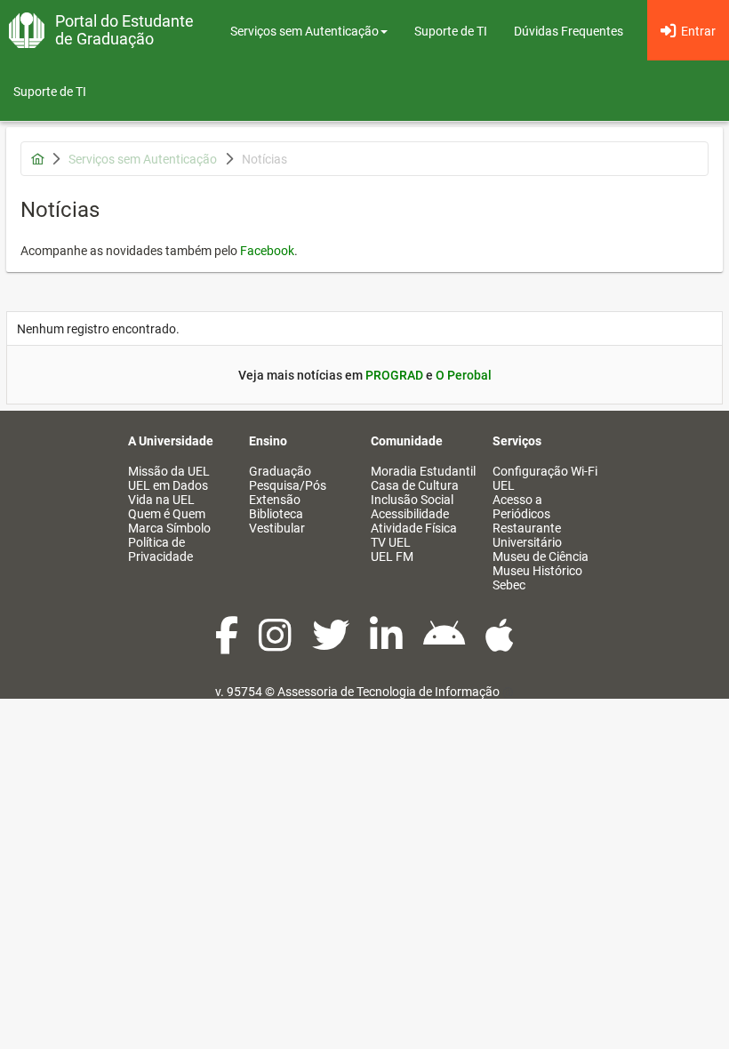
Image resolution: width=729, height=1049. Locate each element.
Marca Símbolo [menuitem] (169, 528)
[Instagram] (276, 644)
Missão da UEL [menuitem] (169, 471)
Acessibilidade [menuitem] (410, 514)
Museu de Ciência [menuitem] (541, 556)
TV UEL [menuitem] (391, 542)
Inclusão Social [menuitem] (412, 499)
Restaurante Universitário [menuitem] (527, 535)
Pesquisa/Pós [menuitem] (287, 485)
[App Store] (499, 644)
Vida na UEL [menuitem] (161, 499)
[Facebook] (228, 644)
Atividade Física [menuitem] (414, 528)
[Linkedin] (387, 644)
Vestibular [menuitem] (277, 528)
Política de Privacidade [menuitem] (160, 549)
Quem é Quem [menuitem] (166, 514)
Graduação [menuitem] (280, 471)
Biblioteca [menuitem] (276, 514)
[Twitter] (332, 644)
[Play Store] (445, 644)
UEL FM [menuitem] (392, 556)
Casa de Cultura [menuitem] (415, 485)
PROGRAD (394, 375)
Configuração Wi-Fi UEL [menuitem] (545, 478)
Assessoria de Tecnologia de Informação (388, 692)
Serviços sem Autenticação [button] (304, 31)
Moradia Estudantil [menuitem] (423, 471)
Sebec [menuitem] (509, 585)
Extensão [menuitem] (274, 499)
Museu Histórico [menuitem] (537, 571)
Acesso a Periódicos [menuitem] (521, 506)
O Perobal (464, 375)
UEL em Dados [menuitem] (168, 485)
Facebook (267, 251)
